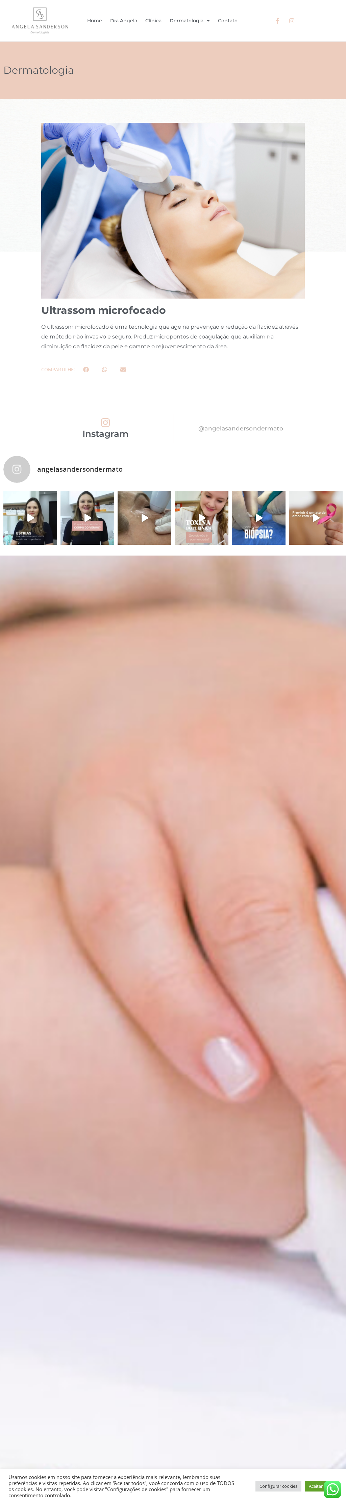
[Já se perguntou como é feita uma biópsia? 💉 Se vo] (259, 518)
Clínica (153, 21)
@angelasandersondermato (240, 428)
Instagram (105, 433)
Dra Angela (123, 21)
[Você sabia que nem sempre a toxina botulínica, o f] (201, 518)
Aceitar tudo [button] (321, 1486)
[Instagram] (105, 423)
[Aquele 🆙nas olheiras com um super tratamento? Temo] (144, 518)
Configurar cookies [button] (278, 1486)
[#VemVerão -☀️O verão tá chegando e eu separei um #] (87, 518)
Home (94, 21)
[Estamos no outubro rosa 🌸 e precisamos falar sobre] (316, 518)
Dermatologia (186, 21)
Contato (228, 21)
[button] (86, 369)
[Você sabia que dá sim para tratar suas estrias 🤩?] (30, 518)
